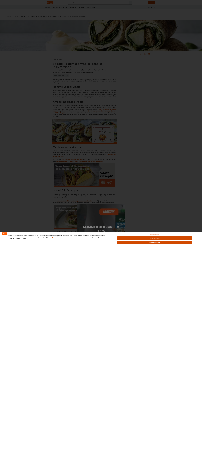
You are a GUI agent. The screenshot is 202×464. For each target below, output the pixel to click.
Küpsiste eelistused (79, 237)
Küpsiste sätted (154, 234)
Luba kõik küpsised (155, 238)
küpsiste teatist (54, 237)
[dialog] (101, 348)
